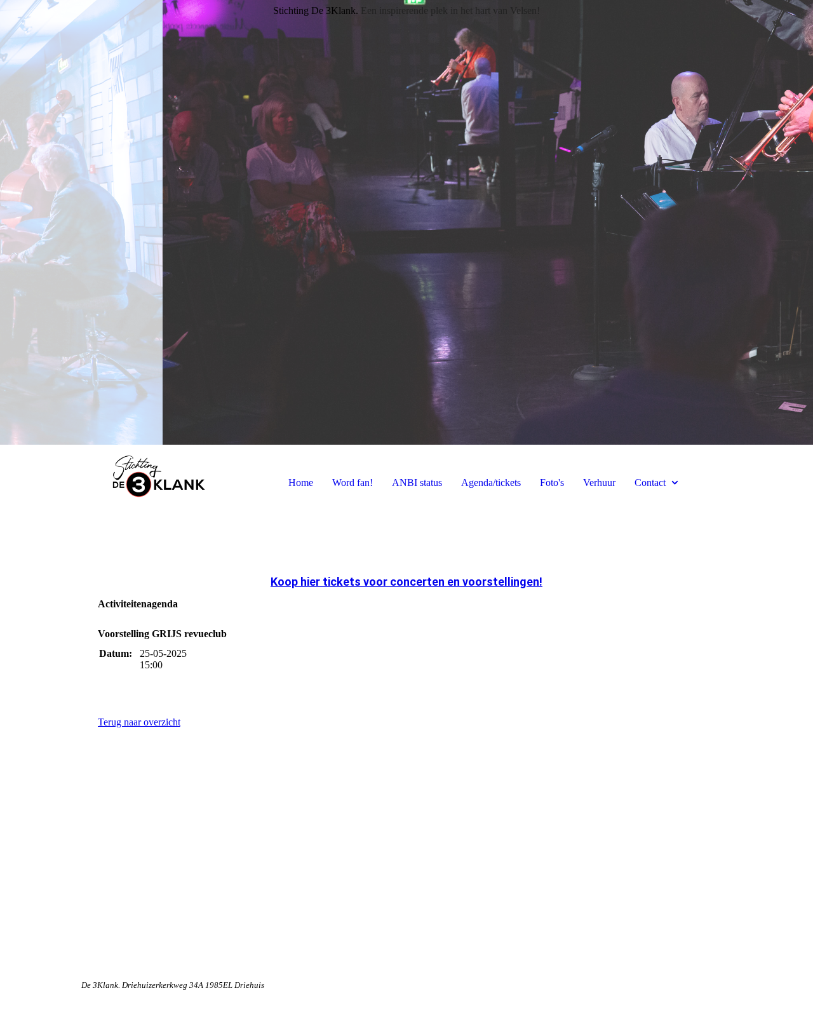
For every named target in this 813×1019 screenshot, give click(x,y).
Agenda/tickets (491, 482)
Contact (650, 482)
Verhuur (599, 482)
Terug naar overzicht (139, 722)
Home (300, 482)
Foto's (552, 482)
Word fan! (352, 482)
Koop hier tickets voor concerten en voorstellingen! (406, 581)
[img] (406, 222)
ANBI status (417, 482)
